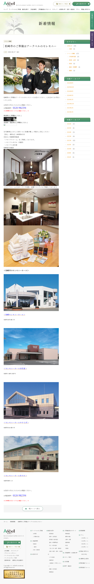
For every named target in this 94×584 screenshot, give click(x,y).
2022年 (69, 140)
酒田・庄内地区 (53, 569)
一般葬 (34, 547)
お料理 (34, 533)
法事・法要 (68, 539)
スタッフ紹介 (67, 557)
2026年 (69, 124)
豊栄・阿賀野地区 (53, 542)
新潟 (70, 63)
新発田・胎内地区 (53, 539)
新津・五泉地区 (53, 536)
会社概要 (6, 551)
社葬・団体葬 (36, 550)
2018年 (69, 153)
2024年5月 (70, 95)
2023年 (69, 136)
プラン (78, 9)
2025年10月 (70, 87)
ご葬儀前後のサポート (44, 9)
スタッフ (54, 9)
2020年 (69, 149)
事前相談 (67, 533)
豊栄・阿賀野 (73, 67)
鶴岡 (70, 70)
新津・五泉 (72, 60)
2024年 (69, 132)
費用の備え (68, 536)
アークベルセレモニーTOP (11, 555)
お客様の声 (62, 9)
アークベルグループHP (10, 558)
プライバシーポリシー (10, 553)
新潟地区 (51, 533)
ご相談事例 (33, 9)
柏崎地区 (51, 560)
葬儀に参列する (85, 9)
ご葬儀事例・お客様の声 (70, 553)
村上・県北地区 (53, 545)
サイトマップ (14, 551)
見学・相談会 (71, 9)
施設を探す (25, 9)
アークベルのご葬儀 (15, 9)
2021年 (69, 144)
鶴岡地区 (51, 572)
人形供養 (66, 561)
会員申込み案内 (84, 558)
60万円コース (84, 547)
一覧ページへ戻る (34, 509)
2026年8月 (70, 83)
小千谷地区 (52, 557)
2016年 (69, 157)
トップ (6, 9)
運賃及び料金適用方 (17, 560)
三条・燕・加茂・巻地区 (55, 548)
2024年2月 (70, 99)
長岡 (70, 49)
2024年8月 (70, 91)
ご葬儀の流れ (36, 536)
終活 (66, 545)
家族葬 (34, 544)
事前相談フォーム (85, 563)
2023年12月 (70, 104)
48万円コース (84, 544)
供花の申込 (84, 554)
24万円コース (84, 538)
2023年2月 (70, 112)
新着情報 (82, 530)
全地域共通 (72, 56)
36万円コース (84, 541)
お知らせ (69, 46)
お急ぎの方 (35, 554)
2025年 (69, 128)
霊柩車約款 (7, 560)
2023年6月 (70, 108)
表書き (67, 548)
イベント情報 (71, 53)
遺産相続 (67, 542)
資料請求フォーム (85, 567)
